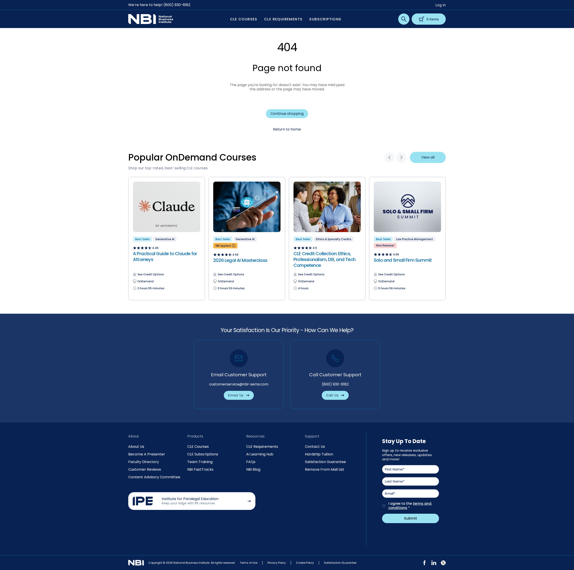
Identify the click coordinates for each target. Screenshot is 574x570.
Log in (440, 4)
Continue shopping (287, 113)
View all (428, 157)
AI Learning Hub (259, 454)
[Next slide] (401, 157)
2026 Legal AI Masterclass (240, 260)
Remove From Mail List (324, 469)
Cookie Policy (305, 562)
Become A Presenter (146, 454)
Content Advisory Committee (154, 477)
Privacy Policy (276, 562)
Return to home (287, 129)
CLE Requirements (262, 446)
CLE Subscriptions (202, 454)
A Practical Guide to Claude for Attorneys (165, 256)
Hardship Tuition (319, 454)
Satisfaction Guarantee (325, 461)
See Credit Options (150, 274)
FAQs (250, 461)
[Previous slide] (389, 157)
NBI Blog (253, 469)
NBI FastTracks (200, 469)
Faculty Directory (143, 461)
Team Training (200, 461)
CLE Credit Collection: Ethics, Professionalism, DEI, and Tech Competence (324, 259)
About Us (136, 446)
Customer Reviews (144, 469)
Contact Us (315, 446)
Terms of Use (248, 562)
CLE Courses (198, 446)
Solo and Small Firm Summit (403, 260)
